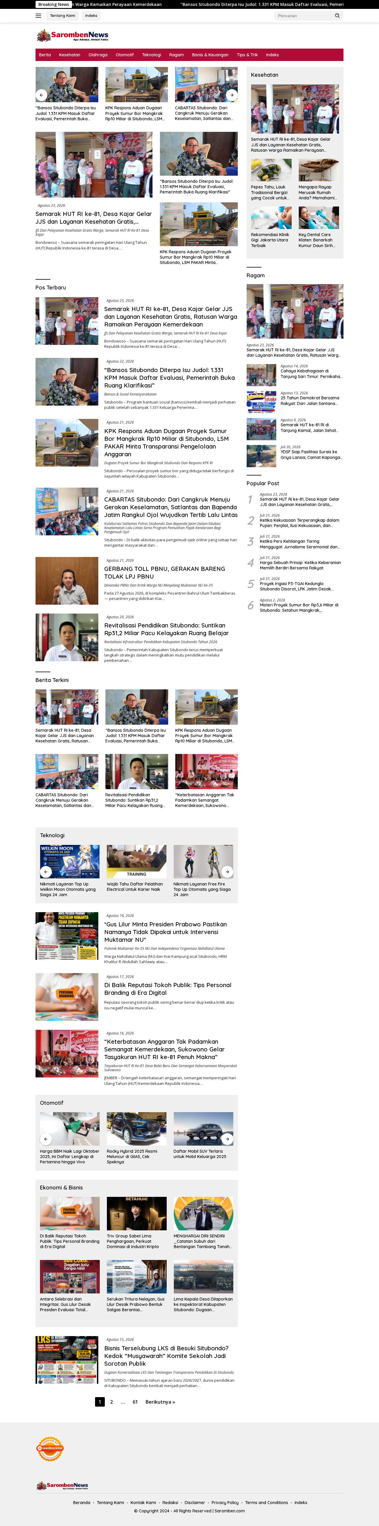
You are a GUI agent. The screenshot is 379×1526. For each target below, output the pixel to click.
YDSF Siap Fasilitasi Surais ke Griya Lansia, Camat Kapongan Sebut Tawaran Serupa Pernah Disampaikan (312, 454)
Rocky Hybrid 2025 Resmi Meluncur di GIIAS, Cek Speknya (65, 1157)
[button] (337, 15)
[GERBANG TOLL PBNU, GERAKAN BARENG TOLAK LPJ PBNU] (206, 84)
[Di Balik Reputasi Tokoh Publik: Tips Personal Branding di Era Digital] (67, 997)
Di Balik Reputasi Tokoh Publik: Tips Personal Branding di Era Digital (69, 1241)
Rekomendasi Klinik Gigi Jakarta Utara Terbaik (270, 240)
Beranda (81, 1502)
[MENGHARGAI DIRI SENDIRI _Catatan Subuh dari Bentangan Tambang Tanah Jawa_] (204, 1213)
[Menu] (40, 16)
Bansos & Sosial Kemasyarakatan (130, 394)
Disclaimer (195, 1502)
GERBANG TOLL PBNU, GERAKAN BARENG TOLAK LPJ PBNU (204, 113)
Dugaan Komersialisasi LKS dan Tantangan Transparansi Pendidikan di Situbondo (169, 1372)
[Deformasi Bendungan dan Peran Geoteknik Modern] (203, 861)
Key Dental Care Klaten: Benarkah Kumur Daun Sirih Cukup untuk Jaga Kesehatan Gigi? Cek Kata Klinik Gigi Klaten (318, 240)
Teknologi (151, 54)
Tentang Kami (62, 15)
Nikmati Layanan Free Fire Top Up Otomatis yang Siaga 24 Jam (135, 889)
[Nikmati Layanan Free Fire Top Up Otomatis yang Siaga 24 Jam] (137, 861)
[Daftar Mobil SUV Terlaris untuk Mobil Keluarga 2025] (137, 1129)
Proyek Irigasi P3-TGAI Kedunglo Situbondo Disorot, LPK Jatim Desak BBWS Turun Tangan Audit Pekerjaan (296, 586)
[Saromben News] (73, 35)
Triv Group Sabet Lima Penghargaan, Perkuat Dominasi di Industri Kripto (133, 1241)
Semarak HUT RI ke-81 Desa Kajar (200, 333)
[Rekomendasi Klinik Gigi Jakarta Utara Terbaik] (271, 217)
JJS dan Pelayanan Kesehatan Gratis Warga (69, 230)
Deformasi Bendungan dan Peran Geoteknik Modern (200, 886)
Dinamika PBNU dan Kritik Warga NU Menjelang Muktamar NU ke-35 (158, 585)
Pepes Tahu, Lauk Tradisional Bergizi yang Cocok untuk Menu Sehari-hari (269, 192)
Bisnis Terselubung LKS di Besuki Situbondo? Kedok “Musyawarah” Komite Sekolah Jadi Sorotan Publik (166, 1355)
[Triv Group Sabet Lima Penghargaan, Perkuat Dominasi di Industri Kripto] (137, 1213)
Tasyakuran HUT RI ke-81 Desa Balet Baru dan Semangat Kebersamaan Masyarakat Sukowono (170, 1067)
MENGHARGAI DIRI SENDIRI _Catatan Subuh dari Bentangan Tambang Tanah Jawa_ (201, 1241)
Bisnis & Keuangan (210, 54)
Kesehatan (69, 54)
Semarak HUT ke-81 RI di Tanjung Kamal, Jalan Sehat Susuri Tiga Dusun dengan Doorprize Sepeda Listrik (308, 427)
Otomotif (125, 54)
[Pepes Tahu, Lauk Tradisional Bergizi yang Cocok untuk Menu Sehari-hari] (271, 170)
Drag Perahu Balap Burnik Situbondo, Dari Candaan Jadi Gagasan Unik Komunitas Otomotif (203, 1157)
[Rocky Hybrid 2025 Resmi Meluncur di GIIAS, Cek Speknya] (70, 1129)
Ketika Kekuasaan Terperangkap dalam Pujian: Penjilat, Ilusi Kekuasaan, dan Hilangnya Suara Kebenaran (299, 523)
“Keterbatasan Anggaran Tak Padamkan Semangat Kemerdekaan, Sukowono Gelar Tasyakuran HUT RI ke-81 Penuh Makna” (205, 800)
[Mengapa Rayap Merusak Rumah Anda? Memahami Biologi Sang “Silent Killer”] (319, 170)
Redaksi (170, 1502)
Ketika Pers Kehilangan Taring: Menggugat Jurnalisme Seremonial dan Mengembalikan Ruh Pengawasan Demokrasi (299, 544)
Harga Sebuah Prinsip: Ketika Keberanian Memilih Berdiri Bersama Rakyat (300, 565)
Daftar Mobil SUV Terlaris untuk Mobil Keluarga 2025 (133, 1154)
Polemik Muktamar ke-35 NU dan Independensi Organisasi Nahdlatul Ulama (164, 948)
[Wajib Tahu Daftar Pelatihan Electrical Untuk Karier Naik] (70, 861)
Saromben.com (230, 1511)
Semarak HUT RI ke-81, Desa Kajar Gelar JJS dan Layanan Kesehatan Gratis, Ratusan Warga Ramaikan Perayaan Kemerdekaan (94, 225)
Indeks (91, 15)
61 (135, 1402)
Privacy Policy (225, 1502)
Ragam (176, 54)
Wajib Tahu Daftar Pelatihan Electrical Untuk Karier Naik (68, 886)
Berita (45, 54)
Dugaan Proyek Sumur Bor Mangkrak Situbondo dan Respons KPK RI (158, 462)
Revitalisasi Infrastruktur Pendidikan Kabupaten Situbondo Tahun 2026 (160, 641)
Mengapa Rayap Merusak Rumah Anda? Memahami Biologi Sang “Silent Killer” (318, 192)
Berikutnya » (160, 1402)
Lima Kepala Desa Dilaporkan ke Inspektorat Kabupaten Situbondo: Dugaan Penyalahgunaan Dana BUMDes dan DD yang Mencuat (203, 1304)
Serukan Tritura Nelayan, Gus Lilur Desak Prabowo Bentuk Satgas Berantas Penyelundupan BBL (136, 1304)
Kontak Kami (143, 1502)
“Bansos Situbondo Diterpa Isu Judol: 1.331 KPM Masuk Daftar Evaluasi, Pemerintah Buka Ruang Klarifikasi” (200, 4)
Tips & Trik (247, 54)
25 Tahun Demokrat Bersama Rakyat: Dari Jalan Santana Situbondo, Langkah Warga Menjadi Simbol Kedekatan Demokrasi (310, 400)
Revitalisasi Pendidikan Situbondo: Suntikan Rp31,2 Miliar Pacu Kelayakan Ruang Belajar (166, 629)
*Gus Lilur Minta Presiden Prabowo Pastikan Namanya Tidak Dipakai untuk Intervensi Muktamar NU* (165, 931)
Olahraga (98, 54)
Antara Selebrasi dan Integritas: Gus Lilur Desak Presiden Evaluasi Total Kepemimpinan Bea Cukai (65, 1304)
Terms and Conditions (266, 1502)
